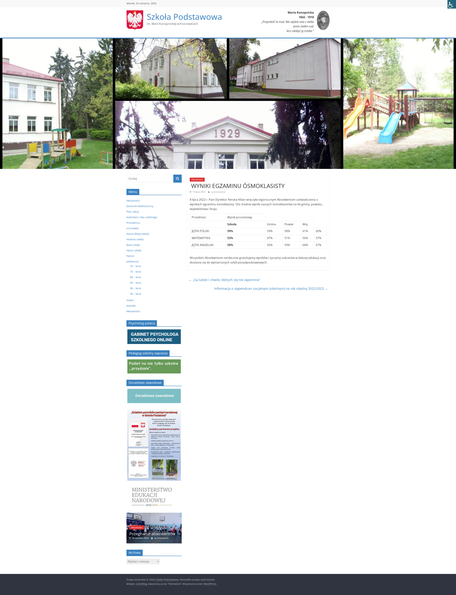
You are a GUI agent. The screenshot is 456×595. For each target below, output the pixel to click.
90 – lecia (135, 288)
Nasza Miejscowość (137, 233)
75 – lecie (135, 271)
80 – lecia (135, 277)
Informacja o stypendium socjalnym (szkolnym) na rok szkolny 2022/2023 (271, 288)
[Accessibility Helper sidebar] (451, 4)
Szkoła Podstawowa (184, 16)
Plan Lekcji (132, 211)
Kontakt (131, 305)
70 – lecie (135, 266)
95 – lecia (135, 293)
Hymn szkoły (133, 250)
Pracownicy (133, 222)
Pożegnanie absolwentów (126, 533)
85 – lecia (135, 282)
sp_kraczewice (218, 191)
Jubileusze (132, 261)
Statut (130, 300)
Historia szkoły (135, 239)
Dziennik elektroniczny (139, 206)
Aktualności (197, 179)
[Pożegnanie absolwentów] (128, 514)
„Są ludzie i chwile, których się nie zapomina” (224, 280)
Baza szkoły (133, 245)
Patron (130, 256)
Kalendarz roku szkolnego (141, 217)
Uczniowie (132, 228)
